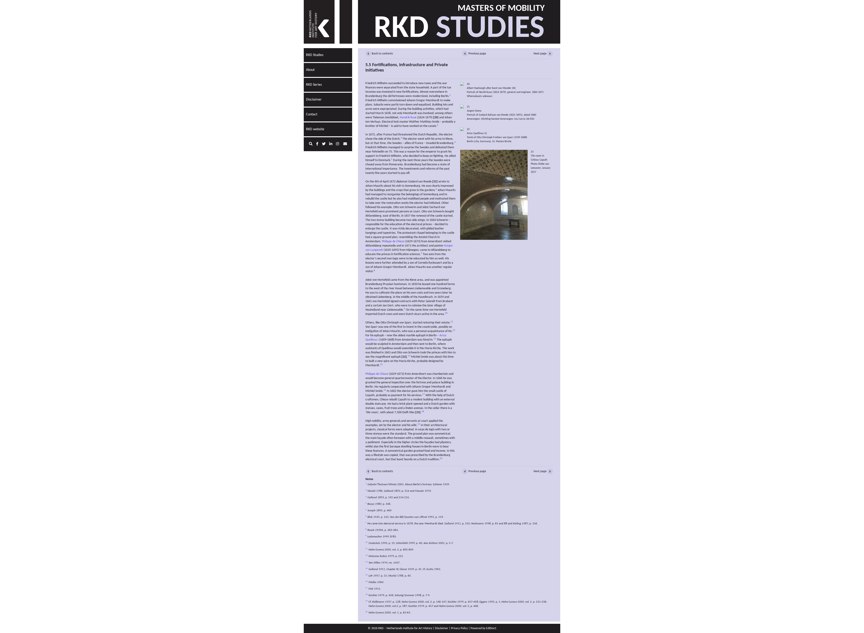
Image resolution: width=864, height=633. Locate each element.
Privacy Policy (459, 628)
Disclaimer (314, 99)
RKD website (315, 129)
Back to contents (382, 53)
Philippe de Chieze (393, 241)
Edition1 (491, 628)
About (310, 70)
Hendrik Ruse (408, 117)
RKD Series (314, 85)
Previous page (477, 53)
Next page (540, 53)
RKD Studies (314, 55)
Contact (311, 114)
